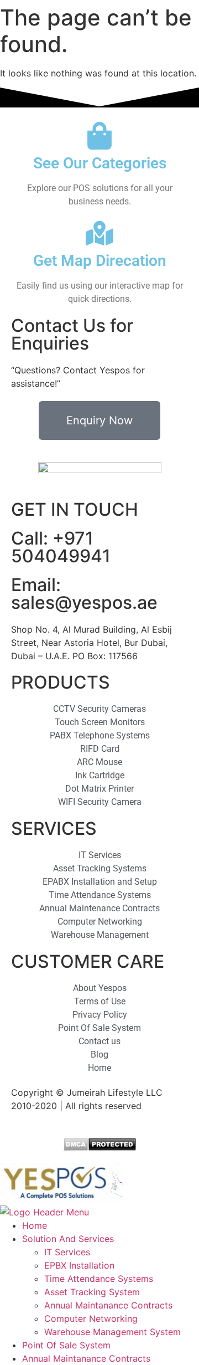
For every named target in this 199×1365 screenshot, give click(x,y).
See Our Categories (99, 163)
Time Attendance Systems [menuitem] (98, 1278)
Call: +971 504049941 (61, 547)
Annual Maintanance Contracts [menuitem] (108, 1305)
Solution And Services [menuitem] (68, 1238)
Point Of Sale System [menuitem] (66, 1345)
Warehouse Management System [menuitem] (112, 1331)
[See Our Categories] (99, 136)
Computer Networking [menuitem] (91, 1318)
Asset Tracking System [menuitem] (92, 1291)
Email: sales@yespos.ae (84, 593)
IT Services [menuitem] (67, 1252)
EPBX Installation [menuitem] (79, 1265)
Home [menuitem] (34, 1225)
